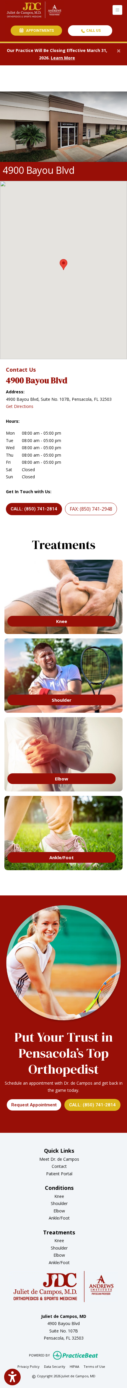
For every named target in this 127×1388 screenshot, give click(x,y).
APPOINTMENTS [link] (39, 30)
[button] (63, 264)
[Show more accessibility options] (12, 1377)
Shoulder (59, 1203)
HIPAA (74, 1366)
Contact (59, 1166)
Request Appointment (34, 1105)
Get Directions (19, 406)
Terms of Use (94, 1366)
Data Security (54, 1366)
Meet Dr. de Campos (59, 1159)
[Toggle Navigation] (117, 10)
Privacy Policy (28, 1366)
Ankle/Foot (59, 1218)
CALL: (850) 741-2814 (34, 509)
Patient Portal (59, 1173)
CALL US (93, 30)
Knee (59, 1196)
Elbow (59, 1211)
